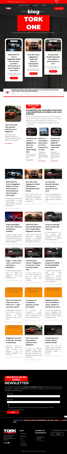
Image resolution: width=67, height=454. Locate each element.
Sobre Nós (35, 5)
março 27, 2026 (34, 41)
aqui (60, 420)
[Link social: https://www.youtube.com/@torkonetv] (56, 1)
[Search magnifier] (61, 93)
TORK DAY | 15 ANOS (24, 5)
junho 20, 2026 (14, 41)
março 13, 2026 (54, 41)
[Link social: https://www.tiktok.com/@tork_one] (57, 3)
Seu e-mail (10, 399)
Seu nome (10, 393)
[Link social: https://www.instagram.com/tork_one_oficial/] (59, 1)
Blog (34, 11)
